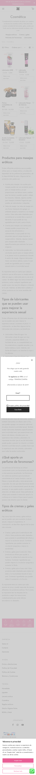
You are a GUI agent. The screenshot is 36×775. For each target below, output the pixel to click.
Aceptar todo (18, 761)
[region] (18, 757)
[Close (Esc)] (32, 360)
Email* (18, 393)
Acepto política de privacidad (19, 405)
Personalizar (18, 766)
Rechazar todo (18, 771)
